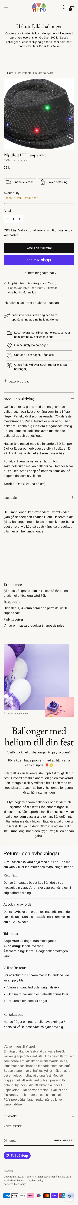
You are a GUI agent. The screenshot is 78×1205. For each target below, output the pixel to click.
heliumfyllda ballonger (34, 345)
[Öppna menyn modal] (6, 7)
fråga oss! (48, 354)
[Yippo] (39, 7)
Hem (10, 72)
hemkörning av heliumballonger (34, 336)
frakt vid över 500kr (35, 364)
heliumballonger (32, 531)
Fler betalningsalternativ (39, 273)
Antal (7, 210)
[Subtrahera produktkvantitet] (7, 219)
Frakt (28, 302)
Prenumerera (63, 1140)
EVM (7, 160)
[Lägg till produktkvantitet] (19, 219)
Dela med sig (19, 381)
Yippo (27, 1176)
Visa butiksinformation (22, 292)
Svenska (8, 1171)
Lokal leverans (39, 230)
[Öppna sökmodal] (64, 7)
